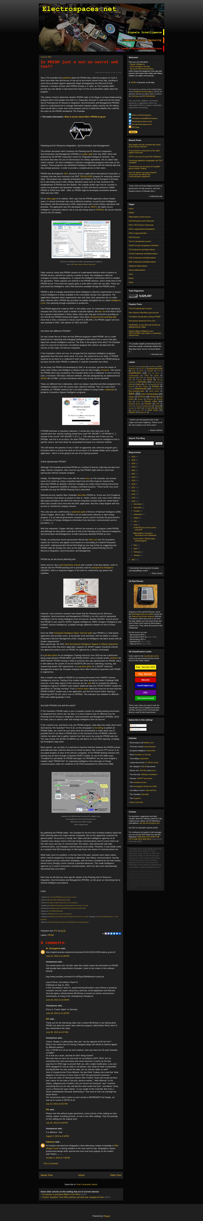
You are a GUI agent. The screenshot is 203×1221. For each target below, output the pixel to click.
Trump (157, 406)
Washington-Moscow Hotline (142, 614)
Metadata (155, 386)
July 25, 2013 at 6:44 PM (57, 1123)
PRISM (51, 935)
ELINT (158, 377)
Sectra (138, 401)
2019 (133, 480)
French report (83, 689)
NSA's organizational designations (142, 229)
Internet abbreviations (137, 270)
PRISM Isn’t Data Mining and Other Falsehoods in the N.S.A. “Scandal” (69, 905)
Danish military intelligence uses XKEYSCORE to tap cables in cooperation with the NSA (145, 333)
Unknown (50, 1142)
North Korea (154, 391)
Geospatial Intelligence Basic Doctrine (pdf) (73, 633)
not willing (98, 728)
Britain (141, 371)
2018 (133, 484)
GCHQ (149, 380)
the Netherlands (149, 96)
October (137, 511)
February (137, 552)
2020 (133, 477)
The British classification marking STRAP (144, 317)
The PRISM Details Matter (56, 911)
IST (158, 384)
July (135, 521)
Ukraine (131, 408)
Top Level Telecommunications (141, 69)
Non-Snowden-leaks (136, 391)
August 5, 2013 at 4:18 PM (57, 1136)
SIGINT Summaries (144, 778)
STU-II (131, 406)
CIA (158, 371)
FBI (130, 380)
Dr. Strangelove (53, 948)
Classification (135, 373)
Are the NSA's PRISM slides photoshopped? (144, 540)
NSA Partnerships (149, 394)
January (137, 555)
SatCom (150, 399)
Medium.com (149, 743)
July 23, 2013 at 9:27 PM (57, 1104)
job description (51, 655)
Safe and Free (151, 790)
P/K (47, 1019)
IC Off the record (151, 762)
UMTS (139, 408)
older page (51, 199)
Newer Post (47, 1175)
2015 (133, 494)
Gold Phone (156, 382)
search (153, 770)
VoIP (142, 410)
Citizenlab (144, 794)
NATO (131, 389)
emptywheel (143, 758)
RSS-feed (135, 127)
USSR (160, 408)
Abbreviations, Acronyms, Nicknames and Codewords (144, 534)
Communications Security (140, 66)
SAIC (66, 174)
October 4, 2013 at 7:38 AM (58, 1158)
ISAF (145, 384)
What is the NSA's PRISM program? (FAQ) (58, 900)
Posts (134, 726)
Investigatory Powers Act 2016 (145, 786)
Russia (140, 399)
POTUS (141, 397)
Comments (136, 729)
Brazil (134, 371)
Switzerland (147, 406)
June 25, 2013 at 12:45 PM (57, 956)
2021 (133, 474)
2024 (133, 463)
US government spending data (103, 317)
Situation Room (135, 404)
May (135, 545)
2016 (133, 491)
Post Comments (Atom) (87, 1184)
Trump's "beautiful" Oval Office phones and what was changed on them (73, 1197)
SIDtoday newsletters (149, 774)
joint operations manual (70, 565)
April (135, 548)
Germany (135, 96)
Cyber (156, 375)
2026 (133, 457)
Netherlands (140, 388)
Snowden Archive (140, 782)
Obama (132, 397)
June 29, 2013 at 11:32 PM (57, 1013)
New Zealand (156, 389)
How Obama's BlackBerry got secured (143, 313)
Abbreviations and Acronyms (140, 217)
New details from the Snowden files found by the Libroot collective (144, 146)
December (138, 504)
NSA (132, 393)
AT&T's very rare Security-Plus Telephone (145, 157)
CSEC (146, 375)
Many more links (136, 802)
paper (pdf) (88, 154)
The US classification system (140, 241)
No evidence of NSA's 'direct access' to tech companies (62, 902)
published (67, 78)
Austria (143, 366)
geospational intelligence (102, 568)
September (138, 514)
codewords (109, 390)
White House (153, 410)
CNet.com (92, 540)
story (87, 478)
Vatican (134, 410)
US (146, 408)
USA (152, 408)
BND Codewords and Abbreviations (142, 262)
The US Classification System (140, 308)
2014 (133, 498)
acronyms (105, 370)
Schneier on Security (143, 755)
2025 (133, 460)
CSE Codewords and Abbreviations (142, 258)
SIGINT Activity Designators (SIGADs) (143, 245)
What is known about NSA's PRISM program (85, 117)
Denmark (132, 377)
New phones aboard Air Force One (142, 321)
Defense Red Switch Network (143, 616)
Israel (152, 384)
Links (131, 274)
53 (141, 766)
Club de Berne (153, 373)
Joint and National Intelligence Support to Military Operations (91, 644)
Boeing (141, 369)
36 (145, 766)
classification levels (151, 656)
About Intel (151, 751)
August (136, 518)
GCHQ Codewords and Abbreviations (143, 254)
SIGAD (44, 378)
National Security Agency (144, 92)
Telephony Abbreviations (138, 266)
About (131, 282)
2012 (133, 560)
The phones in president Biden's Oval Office (61, 1194)
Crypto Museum (149, 747)
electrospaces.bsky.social (142, 121)
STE (157, 404)
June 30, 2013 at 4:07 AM (57, 1032)
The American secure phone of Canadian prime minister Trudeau (144, 167)
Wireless (132, 412)
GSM (131, 384)
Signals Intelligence (137, 64)
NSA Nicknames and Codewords (141, 221)
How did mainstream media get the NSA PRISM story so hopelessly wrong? (68, 922)
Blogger (106, 1216)
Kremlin (131, 386)
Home (81, 1175)
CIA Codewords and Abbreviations (142, 250)
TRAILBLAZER (86, 176)
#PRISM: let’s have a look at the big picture (60, 913)
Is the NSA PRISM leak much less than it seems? (63, 897)
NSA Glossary (134, 237)
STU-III (138, 406)
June (136, 525)
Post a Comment (51, 1163)
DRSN (141, 377)
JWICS (93, 207)
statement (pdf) (78, 512)
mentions (114, 658)
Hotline (138, 384)
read (89, 683)
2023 (133, 467)
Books (131, 278)
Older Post (115, 1175)
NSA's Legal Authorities (138, 233)
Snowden (148, 404)
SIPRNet (100, 210)
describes (81, 495)
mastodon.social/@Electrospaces (145, 118)
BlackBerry (152, 366)
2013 (133, 501)
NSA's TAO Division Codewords (141, 225)
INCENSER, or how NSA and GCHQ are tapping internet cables (144, 326)
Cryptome (137, 798)
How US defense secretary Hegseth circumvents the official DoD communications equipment (142, 174)
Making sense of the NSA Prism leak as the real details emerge (69, 908)
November (138, 508)
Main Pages (143, 386)
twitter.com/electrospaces (141, 115)
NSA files (143, 770)
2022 (133, 470)
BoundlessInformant (154, 369)
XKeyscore (142, 412)
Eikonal (149, 377)
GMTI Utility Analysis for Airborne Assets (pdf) (83, 264)
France (139, 380)
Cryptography (134, 375)
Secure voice (150, 401)
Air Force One (133, 366)
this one (101, 311)
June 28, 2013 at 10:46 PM (57, 1000)
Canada (150, 371)
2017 (133, 487)
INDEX (133, 82)
